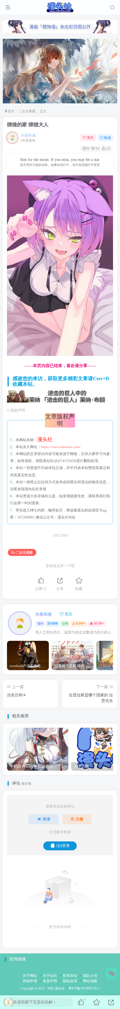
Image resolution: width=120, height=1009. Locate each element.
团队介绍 (90, 976)
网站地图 (90, 981)
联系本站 (70, 976)
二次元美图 (27, 111)
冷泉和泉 (28, 135)
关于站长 (50, 976)
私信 (107, 138)
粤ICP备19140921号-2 (84, 988)
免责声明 (50, 981)
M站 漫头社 (56, 988)
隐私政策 (70, 981)
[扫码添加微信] (111, 973)
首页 (11, 111)
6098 (54, 623)
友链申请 (30, 981)
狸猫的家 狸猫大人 (28, 124)
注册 (79, 819)
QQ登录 (63, 846)
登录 (47, 819)
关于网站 (30, 976)
